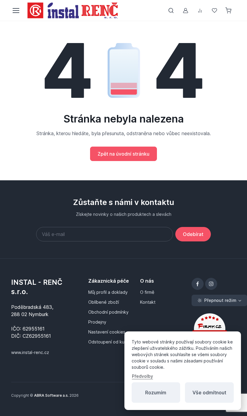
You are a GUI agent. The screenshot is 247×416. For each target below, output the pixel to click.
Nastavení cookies (106, 331)
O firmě (147, 292)
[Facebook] (198, 284)
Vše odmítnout (209, 393)
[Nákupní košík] (229, 10)
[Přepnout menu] (15, 10)
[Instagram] (211, 284)
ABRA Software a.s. (51, 395)
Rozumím (155, 393)
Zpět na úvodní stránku (123, 154)
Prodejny (97, 321)
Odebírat (193, 234)
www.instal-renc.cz (30, 352)
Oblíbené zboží (103, 302)
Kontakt (147, 302)
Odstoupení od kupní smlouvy (110, 341)
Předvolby (142, 376)
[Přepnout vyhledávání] (171, 10)
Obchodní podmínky (108, 312)
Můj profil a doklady (108, 292)
